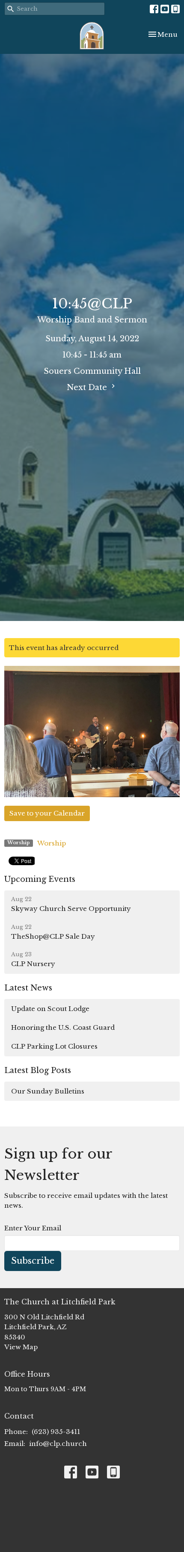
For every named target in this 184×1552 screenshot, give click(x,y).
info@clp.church (58, 1444)
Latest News (28, 988)
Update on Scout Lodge (50, 1009)
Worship (51, 843)
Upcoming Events (39, 879)
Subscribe (32, 1261)
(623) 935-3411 (56, 1432)
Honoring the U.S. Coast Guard (63, 1027)
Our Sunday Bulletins (47, 1091)
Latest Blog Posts (37, 1070)
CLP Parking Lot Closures (54, 1046)
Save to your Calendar (47, 813)
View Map (21, 1347)
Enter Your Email (32, 1228)
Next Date (88, 387)
